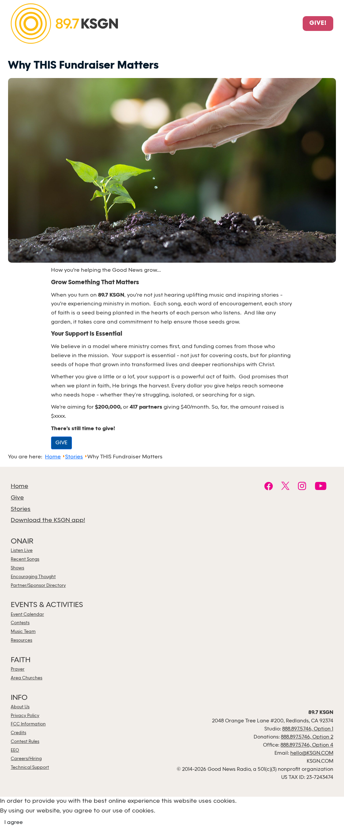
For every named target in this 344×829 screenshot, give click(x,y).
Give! (318, 23)
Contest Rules (25, 742)
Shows (17, 568)
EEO (15, 750)
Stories (21, 509)
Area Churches (26, 678)
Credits (18, 733)
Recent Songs (25, 559)
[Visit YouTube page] (321, 487)
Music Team (23, 632)
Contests (20, 623)
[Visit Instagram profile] (302, 487)
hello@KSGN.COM (311, 753)
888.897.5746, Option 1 (307, 729)
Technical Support (30, 767)
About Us (20, 707)
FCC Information (28, 724)
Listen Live (22, 551)
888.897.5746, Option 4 (307, 745)
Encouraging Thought (33, 577)
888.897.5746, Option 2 (307, 737)
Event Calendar (27, 614)
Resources (21, 640)
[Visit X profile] (285, 487)
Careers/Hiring (26, 759)
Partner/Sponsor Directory (38, 585)
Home (19, 486)
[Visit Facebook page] (268, 487)
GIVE (61, 443)
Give (17, 498)
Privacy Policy (25, 716)
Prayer (18, 669)
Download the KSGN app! (48, 520)
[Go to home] (64, 23)
